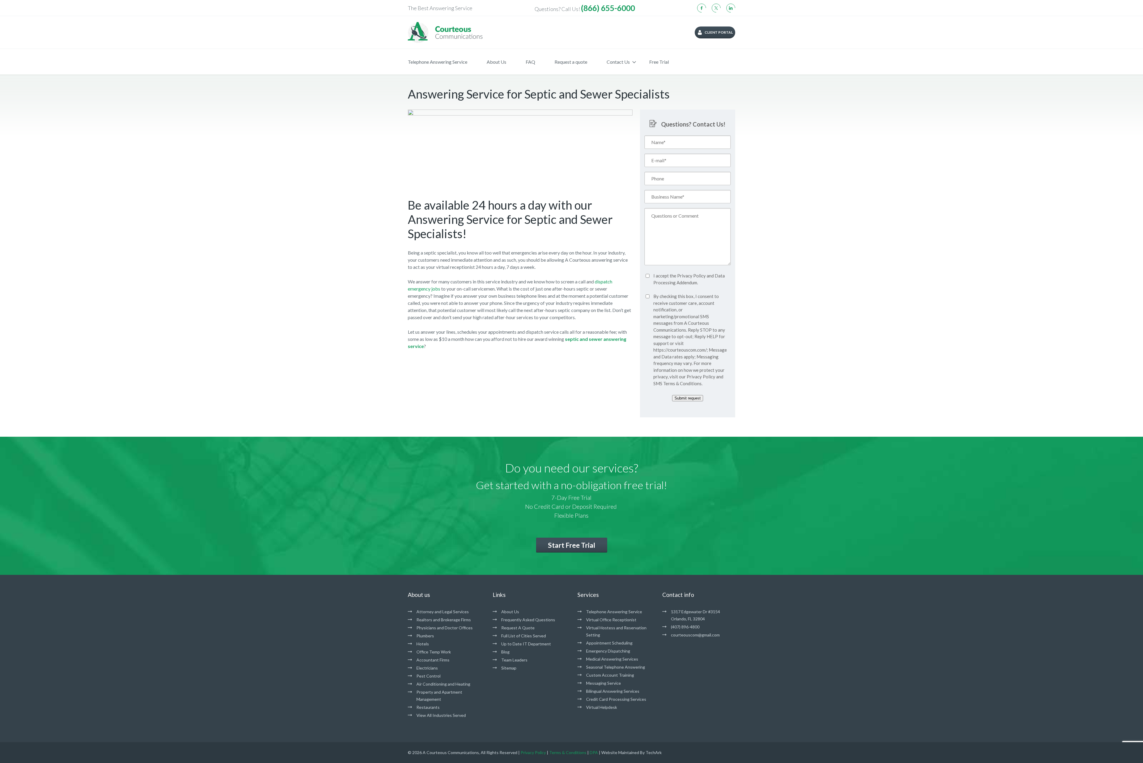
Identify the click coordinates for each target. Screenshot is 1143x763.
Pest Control (428, 675)
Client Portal (719, 32)
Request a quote (571, 62)
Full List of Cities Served (523, 635)
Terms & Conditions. (682, 383)
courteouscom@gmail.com (695, 634)
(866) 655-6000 (608, 8)
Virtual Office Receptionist (611, 619)
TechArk (654, 752)
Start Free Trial (571, 545)
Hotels (422, 643)
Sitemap (508, 667)
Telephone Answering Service (437, 62)
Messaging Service (603, 683)
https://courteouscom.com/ (680, 349)
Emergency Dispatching (608, 650)
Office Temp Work (433, 651)
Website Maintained (620, 752)
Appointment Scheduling (609, 642)
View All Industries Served (441, 715)
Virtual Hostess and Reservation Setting (616, 631)
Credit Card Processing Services (616, 699)
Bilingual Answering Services (612, 691)
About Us (496, 62)
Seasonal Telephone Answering (615, 667)
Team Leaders (514, 659)
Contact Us (618, 62)
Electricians (427, 667)
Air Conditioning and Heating (443, 683)
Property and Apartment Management (439, 695)
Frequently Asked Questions (528, 619)
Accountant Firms (432, 659)
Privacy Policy (691, 275)
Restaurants (428, 707)
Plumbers (425, 635)
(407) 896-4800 (685, 626)
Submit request (687, 398)
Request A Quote (518, 627)
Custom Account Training (610, 675)
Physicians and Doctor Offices (444, 627)
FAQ (530, 62)
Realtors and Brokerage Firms (443, 619)
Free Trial (659, 62)
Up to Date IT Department (526, 643)
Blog (505, 651)
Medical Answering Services (612, 658)
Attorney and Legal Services (442, 611)
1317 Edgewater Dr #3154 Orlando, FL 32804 (695, 615)
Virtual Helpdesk (601, 707)
